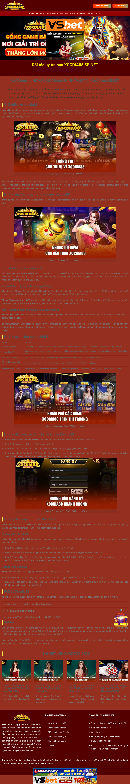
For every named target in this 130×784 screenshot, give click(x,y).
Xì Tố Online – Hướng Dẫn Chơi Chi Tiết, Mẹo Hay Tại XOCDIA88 (113, 688)
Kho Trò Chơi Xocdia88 (75, 14)
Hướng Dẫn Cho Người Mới (51, 14)
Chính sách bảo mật (57, 728)
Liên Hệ (90, 14)
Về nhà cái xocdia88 (57, 723)
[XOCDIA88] (14, 5)
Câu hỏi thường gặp (57, 741)
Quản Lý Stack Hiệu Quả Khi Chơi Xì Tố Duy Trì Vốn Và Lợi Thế (16, 688)
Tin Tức (97, 14)
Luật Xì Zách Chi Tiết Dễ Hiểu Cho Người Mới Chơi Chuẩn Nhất (81, 688)
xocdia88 (108, 723)
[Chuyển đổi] (4, 604)
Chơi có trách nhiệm (57, 736)
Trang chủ (33, 14)
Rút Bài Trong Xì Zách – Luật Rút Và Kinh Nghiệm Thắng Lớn (48, 688)
